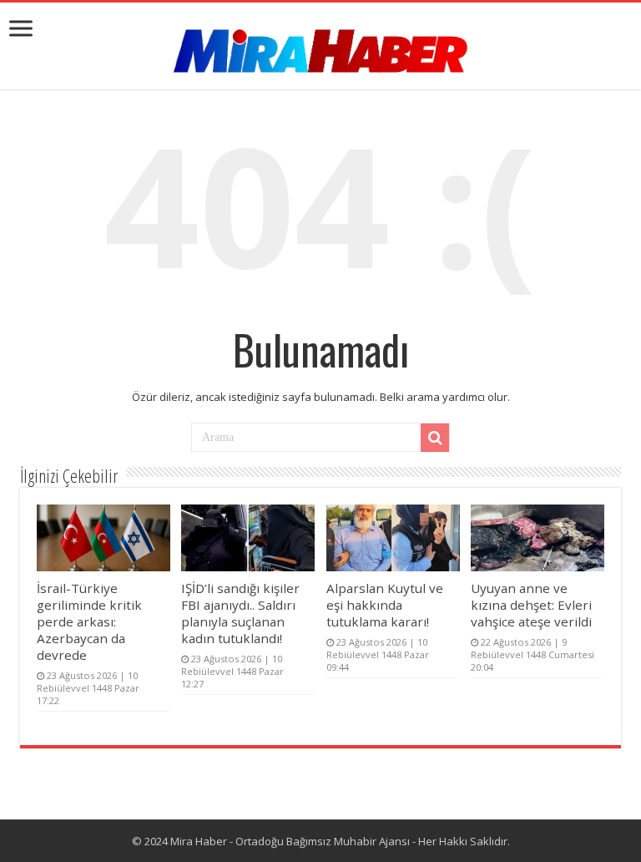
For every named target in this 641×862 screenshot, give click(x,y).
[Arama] (435, 437)
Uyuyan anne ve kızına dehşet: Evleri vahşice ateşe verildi (531, 605)
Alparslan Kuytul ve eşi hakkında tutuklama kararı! (384, 605)
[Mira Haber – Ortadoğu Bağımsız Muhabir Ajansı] (320, 45)
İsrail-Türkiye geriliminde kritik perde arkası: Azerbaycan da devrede (89, 621)
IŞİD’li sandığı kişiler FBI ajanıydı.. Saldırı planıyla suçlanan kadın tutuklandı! (240, 613)
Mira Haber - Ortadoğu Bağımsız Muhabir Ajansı (290, 841)
